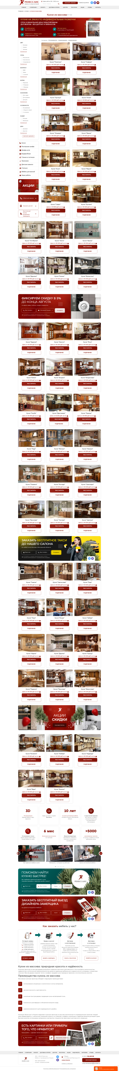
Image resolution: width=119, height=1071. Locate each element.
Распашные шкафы (28, 146)
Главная (24, 7)
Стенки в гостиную (28, 157)
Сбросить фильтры (28, 136)
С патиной (25, 74)
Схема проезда (66, 1060)
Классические (26, 59)
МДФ (24, 70)
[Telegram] (91, 2)
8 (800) (88, 1056)
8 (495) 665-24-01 (83, 1)
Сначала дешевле (62, 40)
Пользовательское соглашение (68, 1068)
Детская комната (27, 164)
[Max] (95, 2)
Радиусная (25, 82)
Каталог (43, 7)
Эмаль (24, 72)
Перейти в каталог (91, 958)
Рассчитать (55, 68)
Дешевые (25, 128)
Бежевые (25, 45)
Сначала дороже (72, 40)
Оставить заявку (28, 958)
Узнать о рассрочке (70, 958)
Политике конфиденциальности (30, 315)
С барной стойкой (27, 110)
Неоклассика (26, 57)
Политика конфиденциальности (51, 1068)
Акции (82, 7)
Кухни (27, 11)
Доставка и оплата (54, 7)
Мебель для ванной (28, 171)
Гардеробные (26, 153)
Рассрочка (74, 7)
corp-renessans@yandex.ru (91, 1063)
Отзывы (90, 7)
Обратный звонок (91, 1060)
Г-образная (25, 87)
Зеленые (25, 49)
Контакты (98, 7)
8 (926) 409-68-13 (83, 4)
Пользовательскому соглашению (43, 315)
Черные (25, 47)
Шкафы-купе (26, 150)
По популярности (53, 40)
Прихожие (25, 161)
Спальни (24, 168)
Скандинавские (26, 62)
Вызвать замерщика (49, 958)
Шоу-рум (65, 7)
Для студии (25, 95)
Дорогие (25, 131)
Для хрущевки (26, 97)
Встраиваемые (26, 107)
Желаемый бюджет (45, 310)
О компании (33, 7)
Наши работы (26, 175)
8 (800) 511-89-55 (84, 2)
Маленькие (25, 120)
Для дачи (25, 99)
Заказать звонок (70, 2)
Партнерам (84, 1052)
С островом (26, 112)
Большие (25, 118)
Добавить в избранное (67, 1063)
